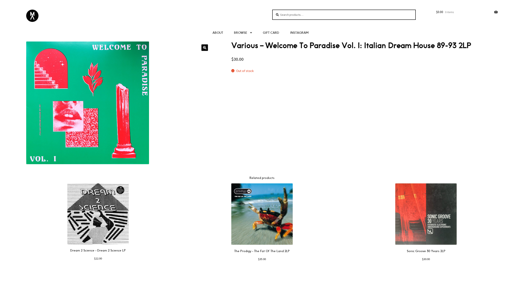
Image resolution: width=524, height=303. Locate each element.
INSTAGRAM (299, 33)
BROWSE (240, 33)
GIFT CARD (271, 33)
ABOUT (217, 33)
